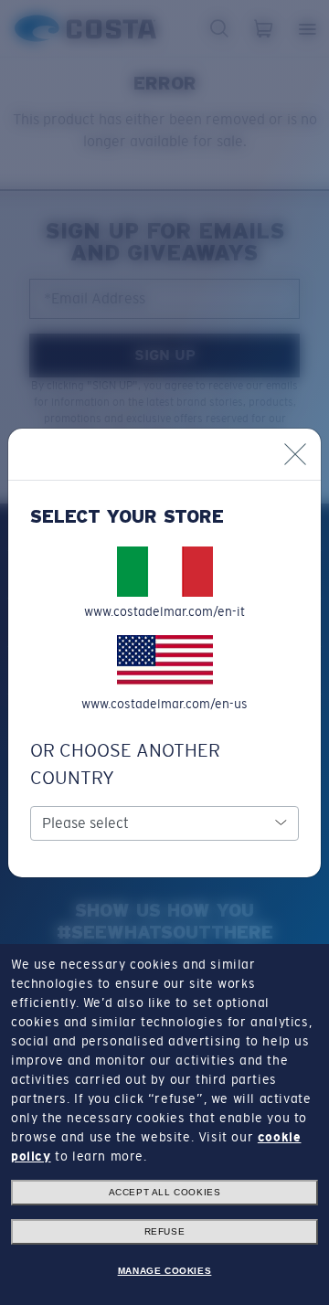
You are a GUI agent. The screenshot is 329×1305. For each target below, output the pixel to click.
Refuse (165, 1231)
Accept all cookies (165, 1192)
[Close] (295, 454)
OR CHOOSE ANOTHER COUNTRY (125, 764)
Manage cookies (164, 1271)
